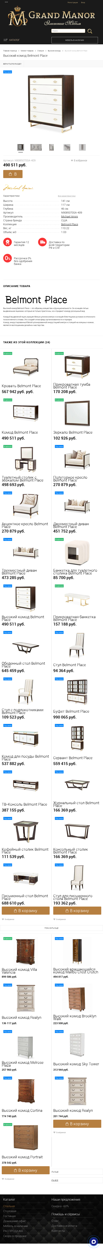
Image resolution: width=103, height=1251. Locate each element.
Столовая (9, 1211)
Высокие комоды (54, 51)
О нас (55, 1221)
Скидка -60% (60, 1206)
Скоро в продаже (14, 1236)
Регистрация (73, 2)
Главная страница (10, 51)
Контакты (58, 1231)
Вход (83, 2)
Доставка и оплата (64, 1226)
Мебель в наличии (74, 40)
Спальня (40, 51)
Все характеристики (67, 196)
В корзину (13, 174)
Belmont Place (69, 224)
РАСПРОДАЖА (13, 1231)
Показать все (51, 1180)
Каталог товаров (27, 51)
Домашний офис (14, 1221)
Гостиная (9, 1216)
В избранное (80, 160)
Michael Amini (69, 216)
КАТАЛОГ (14, 40)
